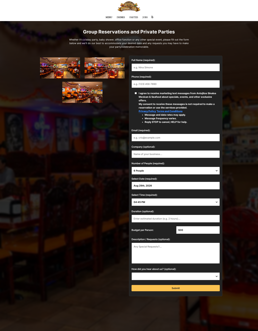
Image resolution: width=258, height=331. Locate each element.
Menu (109, 17)
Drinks (121, 17)
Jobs (145, 17)
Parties (133, 17)
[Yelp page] (152, 17)
